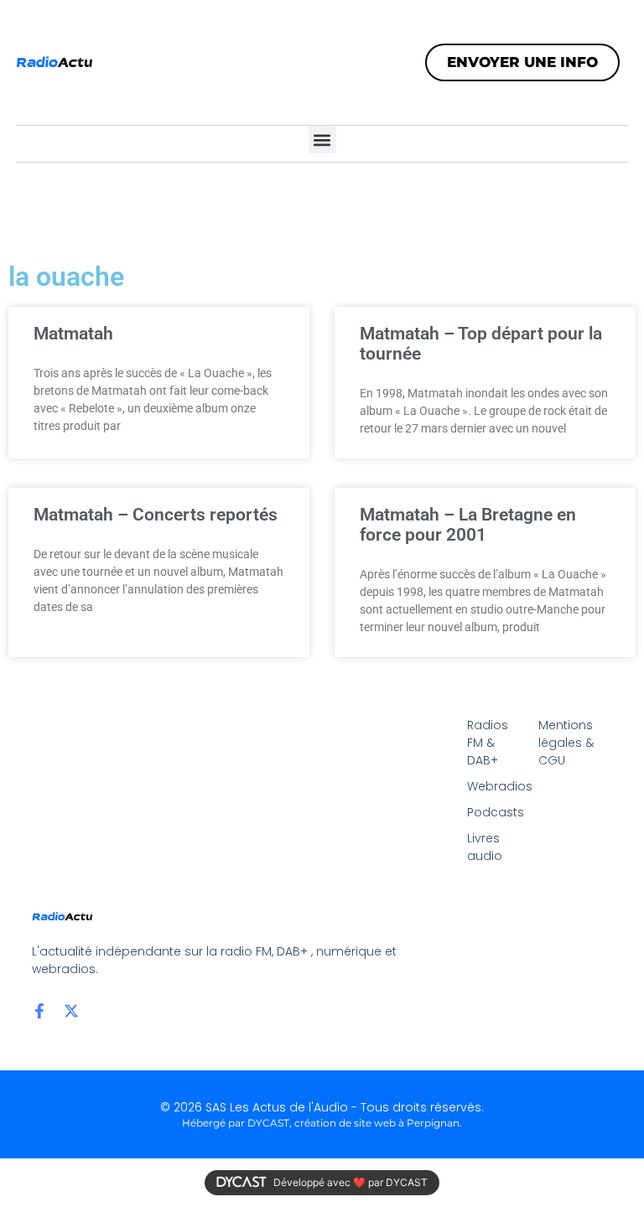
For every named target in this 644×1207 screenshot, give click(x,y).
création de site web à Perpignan (377, 1122)
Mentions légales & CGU (566, 743)
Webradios (494, 786)
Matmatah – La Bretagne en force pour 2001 (468, 525)
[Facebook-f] (39, 1010)
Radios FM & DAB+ (487, 743)
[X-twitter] (71, 1010)
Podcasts (494, 812)
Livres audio (484, 847)
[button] (322, 139)
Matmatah (73, 334)
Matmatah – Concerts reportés (156, 515)
